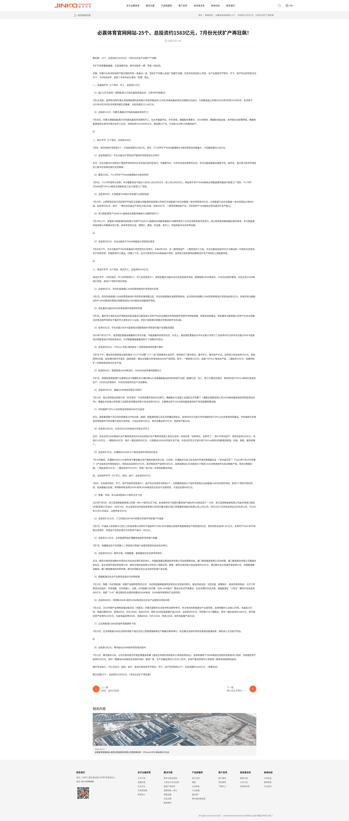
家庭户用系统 (169, 786)
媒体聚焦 (268, 782)
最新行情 (244, 778)
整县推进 (167, 802)
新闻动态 (215, 5)
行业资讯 (268, 786)
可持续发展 (142, 790)
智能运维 (167, 794)
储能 (194, 782)
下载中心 (222, 786)
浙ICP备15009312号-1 (263, 815)
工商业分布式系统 (171, 782)
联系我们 (230, 5)
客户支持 (182, 5)
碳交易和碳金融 (198, 798)
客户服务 (222, 778)
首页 (200, 15)
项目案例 (222, 782)
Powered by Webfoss (243, 815)
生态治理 (167, 798)
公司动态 (268, 778)
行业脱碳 (196, 790)
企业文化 (141, 786)
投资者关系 (199, 5)
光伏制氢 (196, 786)
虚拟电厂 (196, 794)
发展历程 (141, 782)
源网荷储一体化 (170, 790)
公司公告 (244, 782)
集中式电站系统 (170, 778)
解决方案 (150, 5)
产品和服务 (166, 5)
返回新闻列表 (84, 15)
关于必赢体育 (132, 5)
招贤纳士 (141, 794)
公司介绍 (141, 778)
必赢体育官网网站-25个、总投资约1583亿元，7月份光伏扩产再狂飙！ (245, 15)
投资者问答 (245, 786)
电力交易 (196, 778)
